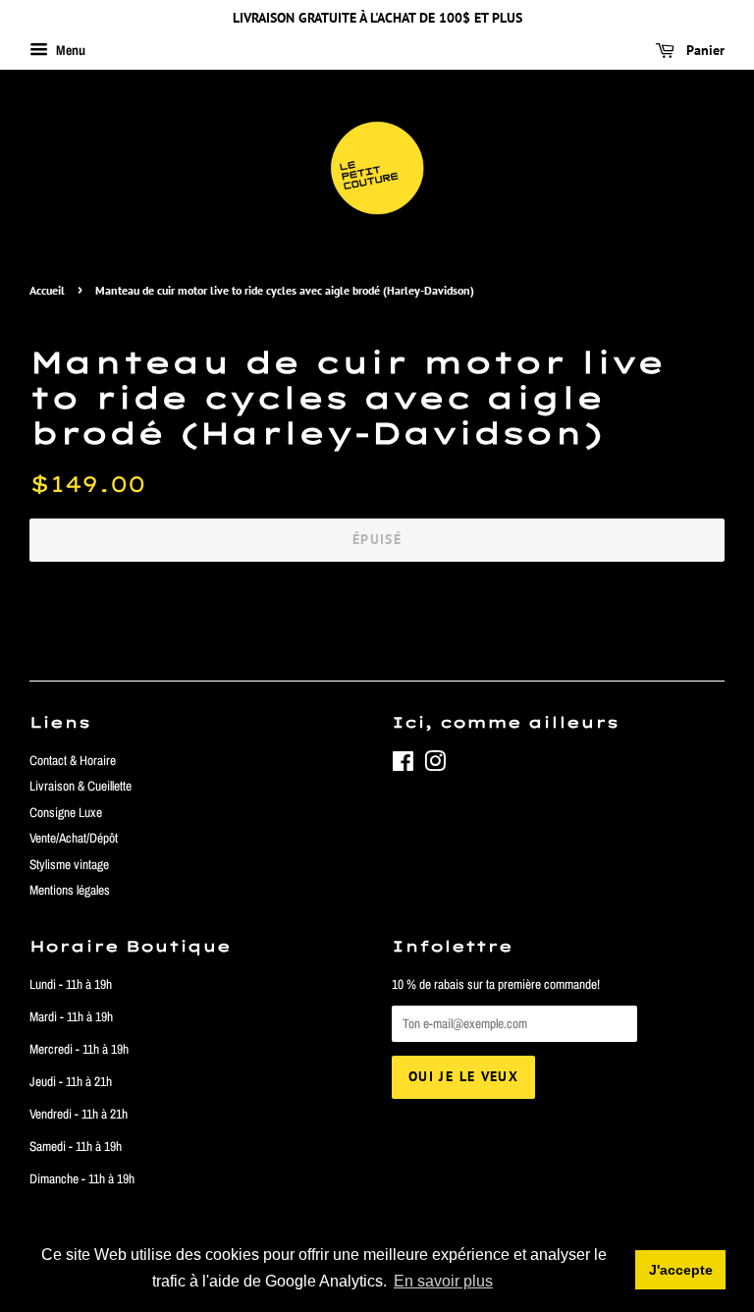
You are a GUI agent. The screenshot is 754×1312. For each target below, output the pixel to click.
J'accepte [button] (681, 1270)
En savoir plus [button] (443, 1281)
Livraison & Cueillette (80, 785)
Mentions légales (69, 890)
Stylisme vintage (69, 864)
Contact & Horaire (72, 760)
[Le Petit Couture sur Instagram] (435, 765)
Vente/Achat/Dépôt (73, 838)
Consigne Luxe (65, 812)
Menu (69, 50)
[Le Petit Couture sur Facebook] (403, 765)
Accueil (47, 290)
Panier (703, 50)
